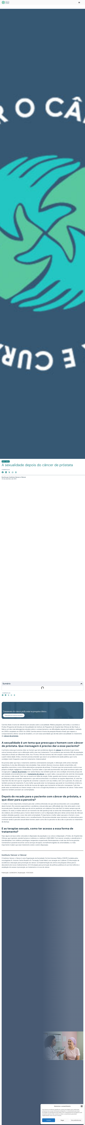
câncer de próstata (11, 736)
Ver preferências (76, 1120)
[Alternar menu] (79, 2)
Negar (62, 1120)
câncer (58, 750)
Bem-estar (5, 461)
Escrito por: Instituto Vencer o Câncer (14, 477)
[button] (82, 1106)
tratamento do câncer (36, 774)
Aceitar (48, 1120)
